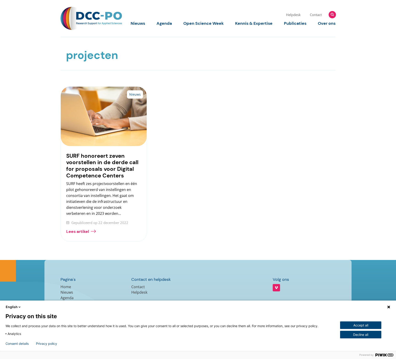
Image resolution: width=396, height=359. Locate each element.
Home (65, 286)
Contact (316, 14)
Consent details (17, 343)
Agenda (164, 23)
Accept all (360, 325)
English (12, 307)
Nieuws (138, 23)
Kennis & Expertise (253, 23)
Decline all (360, 335)
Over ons (327, 23)
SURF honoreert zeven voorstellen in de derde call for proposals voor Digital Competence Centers (102, 165)
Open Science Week (203, 23)
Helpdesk (293, 14)
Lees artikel (77, 231)
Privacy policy (46, 343)
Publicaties (295, 23)
